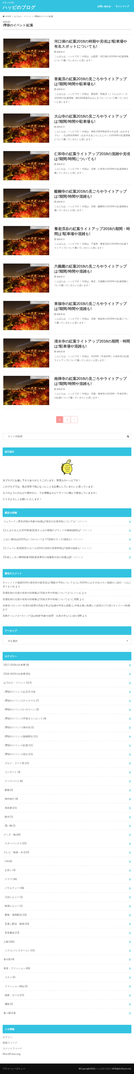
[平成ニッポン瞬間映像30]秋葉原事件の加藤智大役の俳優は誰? (43, 557)
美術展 (11, 807)
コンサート (12, 771)
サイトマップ (122, 6)
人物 (8, 941)
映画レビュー (14, 905)
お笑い (10, 870)
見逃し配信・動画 (17, 923)
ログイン (7, 1037)
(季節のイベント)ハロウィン (22, 709)
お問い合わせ (104, 6)
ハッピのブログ (19, 7)
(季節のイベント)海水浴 (19, 727)
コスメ (10, 977)
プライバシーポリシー (14, 1068)
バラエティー (14, 887)
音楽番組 (12, 932)
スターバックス (16, 843)
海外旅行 (11, 798)
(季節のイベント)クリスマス (22, 700)
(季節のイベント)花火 (19, 754)
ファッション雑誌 (16, 986)
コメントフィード (12, 1048)
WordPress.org (11, 1053)
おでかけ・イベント (17, 682)
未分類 (8, 959)
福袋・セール (14, 995)
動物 (9, 789)
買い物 (10, 825)
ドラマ (11, 879)
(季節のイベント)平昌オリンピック (25, 718)
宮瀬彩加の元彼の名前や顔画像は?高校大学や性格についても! (36, 592)
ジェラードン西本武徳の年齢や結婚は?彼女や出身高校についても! (45, 521)
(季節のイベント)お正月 (20, 691)
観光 (9, 816)
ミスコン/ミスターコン (20, 950)
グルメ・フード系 (17, 763)
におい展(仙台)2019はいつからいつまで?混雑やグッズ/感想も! (43, 539)
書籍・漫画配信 (16, 914)
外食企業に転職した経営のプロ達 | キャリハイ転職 (102, 605)
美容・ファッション (16, 968)
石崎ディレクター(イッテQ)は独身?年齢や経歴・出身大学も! (36, 615)
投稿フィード (10, 1042)
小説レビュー (14, 896)
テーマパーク (14, 781)
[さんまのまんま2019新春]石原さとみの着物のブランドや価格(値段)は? (47, 530)
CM (8, 861)
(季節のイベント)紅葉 (19, 745)
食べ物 (9, 1012)
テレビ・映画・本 (16, 852)
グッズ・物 (11, 834)
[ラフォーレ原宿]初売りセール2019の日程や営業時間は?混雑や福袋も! (47, 548)
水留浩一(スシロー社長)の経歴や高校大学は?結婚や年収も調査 (37, 605)
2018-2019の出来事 (16, 673)
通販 (9, 1003)
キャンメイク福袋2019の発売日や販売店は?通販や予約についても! (39, 582)
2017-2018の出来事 (16, 664)
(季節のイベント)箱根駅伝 (21, 736)
